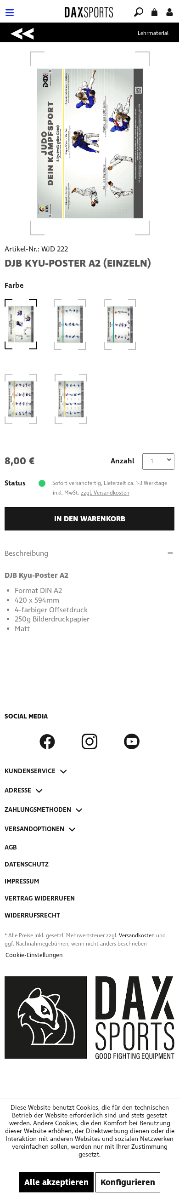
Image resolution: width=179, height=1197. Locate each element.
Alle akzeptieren (56, 1182)
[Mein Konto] (169, 11)
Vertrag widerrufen (40, 898)
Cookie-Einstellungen (34, 955)
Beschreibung (26, 553)
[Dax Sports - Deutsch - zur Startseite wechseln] (89, 12)
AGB (11, 847)
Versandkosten (137, 935)
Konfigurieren (128, 1182)
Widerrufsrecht (32, 915)
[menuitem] (31, 6)
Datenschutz (27, 864)
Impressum (22, 881)
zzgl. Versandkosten (105, 493)
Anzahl (122, 460)
